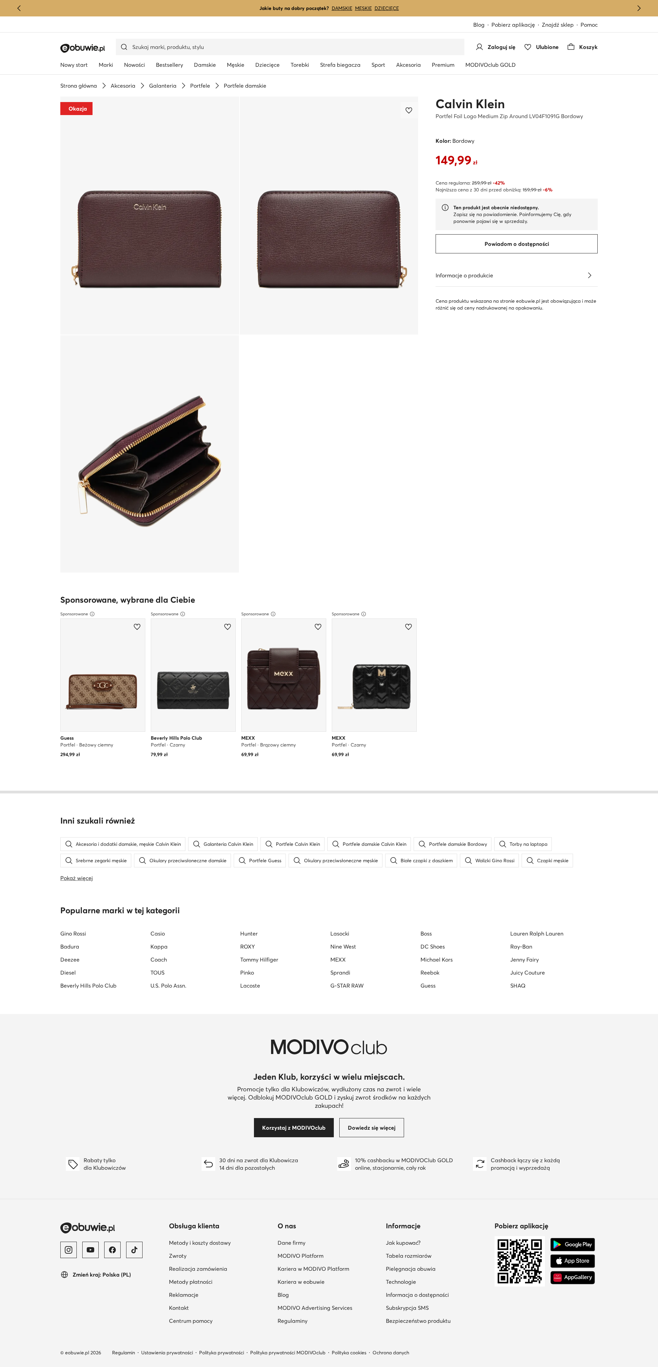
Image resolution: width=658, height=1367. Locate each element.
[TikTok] (134, 1250)
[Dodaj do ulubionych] (409, 110)
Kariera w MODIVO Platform (313, 1268)
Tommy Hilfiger (259, 959)
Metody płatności (190, 1281)
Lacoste (250, 985)
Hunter (249, 933)
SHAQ (517, 985)
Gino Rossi (73, 933)
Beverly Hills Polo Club (88, 985)
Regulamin (123, 1353)
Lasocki (339, 933)
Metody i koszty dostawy (200, 1242)
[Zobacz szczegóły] (589, 275)
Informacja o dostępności (417, 1294)
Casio (157, 933)
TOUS (157, 972)
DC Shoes (433, 946)
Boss (426, 933)
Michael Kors (437, 959)
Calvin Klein (470, 103)
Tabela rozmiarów (408, 1255)
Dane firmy (291, 1242)
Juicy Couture (527, 972)
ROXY (247, 946)
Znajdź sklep (558, 24)
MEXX (338, 959)
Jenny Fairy (524, 959)
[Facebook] (112, 1250)
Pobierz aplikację (513, 24)
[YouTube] (90, 1250)
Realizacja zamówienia (198, 1268)
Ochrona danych (391, 1353)
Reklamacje (183, 1294)
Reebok (430, 972)
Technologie (401, 1281)
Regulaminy (292, 1320)
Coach (158, 959)
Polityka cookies (349, 1353)
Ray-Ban (521, 946)
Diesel (68, 972)
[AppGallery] (572, 1277)
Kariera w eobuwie (301, 1281)
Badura (69, 946)
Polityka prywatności (221, 1353)
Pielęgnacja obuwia (411, 1268)
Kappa (159, 946)
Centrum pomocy (190, 1320)
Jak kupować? (403, 1242)
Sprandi (340, 972)
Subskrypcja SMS (407, 1307)
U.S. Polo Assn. (168, 985)
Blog (479, 24)
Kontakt (179, 1307)
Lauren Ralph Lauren (536, 933)
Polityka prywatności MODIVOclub (288, 1353)
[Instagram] (68, 1250)
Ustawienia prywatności (167, 1353)
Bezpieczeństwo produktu (418, 1320)
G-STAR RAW (347, 985)
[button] (149, 216)
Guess (428, 985)
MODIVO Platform (301, 1255)
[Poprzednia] (19, 8)
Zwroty (177, 1255)
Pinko (247, 972)
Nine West (343, 946)
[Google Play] (572, 1245)
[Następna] (639, 8)
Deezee (70, 959)
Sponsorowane (74, 613)
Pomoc (589, 24)
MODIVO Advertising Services (315, 1307)
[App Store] (572, 1261)
